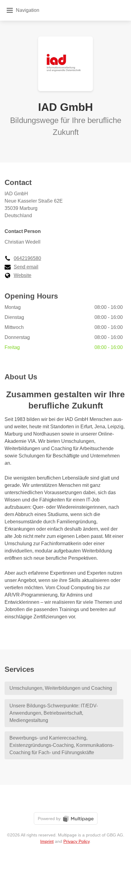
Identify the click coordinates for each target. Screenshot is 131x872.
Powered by (50, 818)
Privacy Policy (76, 841)
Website (22, 275)
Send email (26, 266)
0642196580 (27, 258)
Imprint (47, 841)
